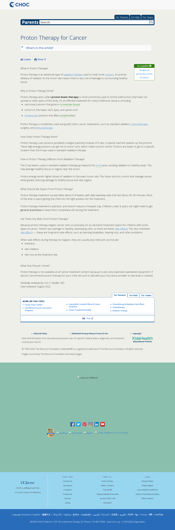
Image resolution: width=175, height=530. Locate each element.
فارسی (96, 514)
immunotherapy (44, 127)
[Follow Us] (78, 424)
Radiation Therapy (120, 311)
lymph (63, 115)
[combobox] (94, 22)
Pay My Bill (107, 490)
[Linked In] (96, 424)
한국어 (76, 514)
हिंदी (150, 514)
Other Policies (147, 498)
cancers (109, 74)
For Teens (148, 17)
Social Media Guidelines (147, 490)
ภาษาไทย (158, 514)
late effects (27, 232)
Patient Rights (147, 485)
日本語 (114, 514)
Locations (67, 490)
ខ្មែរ (136, 514)
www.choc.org (113, 521)
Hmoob (143, 514)
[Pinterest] (84, 424)
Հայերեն (86, 514)
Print (40, 59)
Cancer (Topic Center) (33, 305)
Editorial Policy (40, 333)
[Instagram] (90, 424)
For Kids (135, 17)
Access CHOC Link (107, 498)
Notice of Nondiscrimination (147, 494)
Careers (67, 498)
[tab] (146, 295)
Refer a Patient (107, 485)
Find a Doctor (107, 481)
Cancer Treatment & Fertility (80, 310)
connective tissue (69, 104)
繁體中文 (46, 514)
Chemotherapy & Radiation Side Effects (128, 304)
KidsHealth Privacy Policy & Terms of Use (90, 333)
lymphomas (31, 115)
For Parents (122, 17)
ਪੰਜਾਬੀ (131, 514)
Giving (67, 503)
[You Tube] (102, 424)
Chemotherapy (119, 307)
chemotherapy (139, 124)
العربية (123, 514)
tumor (99, 165)
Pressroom (67, 494)
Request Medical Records (107, 494)
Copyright (137, 333)
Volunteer (107, 503)
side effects (121, 228)
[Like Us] (72, 424)
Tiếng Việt (57, 514)
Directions (67, 485)
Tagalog (67, 514)
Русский (105, 514)
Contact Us (67, 481)
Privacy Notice (147, 481)
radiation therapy (73, 74)
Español (36, 514)
